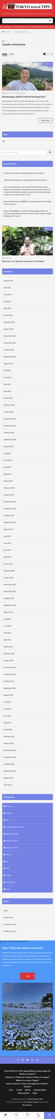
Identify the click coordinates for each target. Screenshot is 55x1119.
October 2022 (9, 598)
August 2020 (8, 778)
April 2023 (7, 557)
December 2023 (10, 502)
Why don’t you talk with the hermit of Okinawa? (23, 261)
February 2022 (9, 654)
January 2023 (9, 578)
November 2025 (10, 343)
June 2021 (7, 709)
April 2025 (7, 391)
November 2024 (10, 426)
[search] (50, 20)
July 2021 (7, 702)
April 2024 (7, 474)
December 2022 (10, 584)
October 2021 (9, 681)
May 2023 (7, 550)
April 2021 (7, 723)
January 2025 (9, 412)
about (28, 1090)
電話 (38, 1117)
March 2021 (8, 729)
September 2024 (10, 439)
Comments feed (10, 924)
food (7, 868)
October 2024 (9, 433)
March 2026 (8, 315)
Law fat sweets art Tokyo (15, 827)
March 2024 (8, 481)
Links (34, 1093)
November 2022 (10, 591)
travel (49, 64)
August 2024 (8, 446)
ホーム (5, 1117)
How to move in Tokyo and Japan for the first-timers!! (27, 1085)
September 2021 (10, 688)
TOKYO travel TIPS (34, 1099)
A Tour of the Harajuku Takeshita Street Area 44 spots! (24, 173)
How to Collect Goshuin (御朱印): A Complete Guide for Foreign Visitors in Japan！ (27, 202)
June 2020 (7, 785)
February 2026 (9, 322)
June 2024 (7, 460)
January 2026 (9, 329)
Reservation (23, 1093)
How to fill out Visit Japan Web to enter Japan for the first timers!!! (28, 14)
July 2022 (7, 619)
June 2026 (7, 294)
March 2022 (8, 647)
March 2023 (8, 564)
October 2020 (9, 764)
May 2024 (7, 467)
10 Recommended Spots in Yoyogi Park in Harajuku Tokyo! (25, 180)
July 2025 (7, 370)
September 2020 (10, 771)
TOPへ (49, 1117)
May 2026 (7, 301)
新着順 (4, 54)
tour (7, 820)
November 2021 (10, 674)
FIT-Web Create (31, 1102)
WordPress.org (9, 931)
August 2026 (8, 281)
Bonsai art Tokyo (12, 848)
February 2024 (9, 488)
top (27, 976)
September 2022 (10, 605)
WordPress (27, 1105)
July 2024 (7, 453)
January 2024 (9, 495)
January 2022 (9, 660)
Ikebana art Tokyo (12, 834)
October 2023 (9, 515)
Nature (8, 854)
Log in (6, 910)
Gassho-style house (21, 32)
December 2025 (10, 336)
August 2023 (8, 529)
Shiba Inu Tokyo (11, 841)
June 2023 (7, 543)
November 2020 (10, 757)
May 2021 (7, 716)
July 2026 (7, 288)
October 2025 (9, 350)
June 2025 (7, 377)
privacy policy (40, 1090)
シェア (16, 1117)
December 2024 (10, 419)
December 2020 (10, 750)
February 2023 (9, 571)
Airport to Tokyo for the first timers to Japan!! (28, 1077)
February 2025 (9, 405)
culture (8, 875)
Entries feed (8, 917)
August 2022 (8, 612)
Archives (9, 813)
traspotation (10, 882)
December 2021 (10, 667)
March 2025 (8, 398)
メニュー (27, 1117)
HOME (7, 32)
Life (7, 861)
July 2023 (7, 536)
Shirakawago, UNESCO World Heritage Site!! (24, 96)
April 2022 (7, 640)
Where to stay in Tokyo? (27, 1080)
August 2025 (8, 363)
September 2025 (10, 357)
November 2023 (10, 508)
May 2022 (7, 633)
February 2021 (9, 736)
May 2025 (7, 384)
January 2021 (9, 743)
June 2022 (7, 626)
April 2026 (7, 308)
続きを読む (45, 120)
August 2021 (8, 695)
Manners (9, 806)
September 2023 (10, 522)
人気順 (11, 54)
